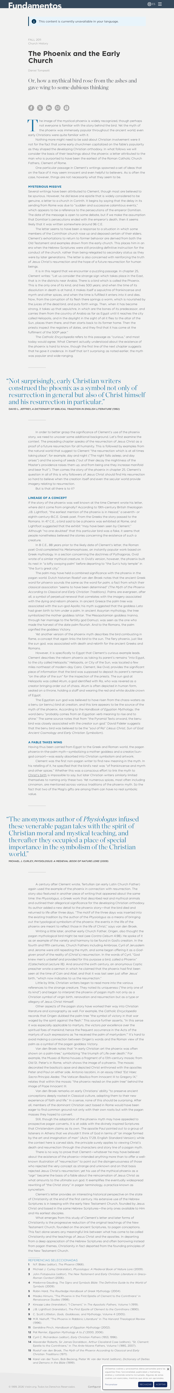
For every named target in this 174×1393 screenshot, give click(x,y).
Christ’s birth (37, 775)
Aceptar (161, 1384)
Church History (38, 43)
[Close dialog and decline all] (168, 1368)
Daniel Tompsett (39, 70)
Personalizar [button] (111, 1384)
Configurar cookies (99, 1386)
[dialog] (137, 1378)
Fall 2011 (34, 39)
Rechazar (145, 1384)
